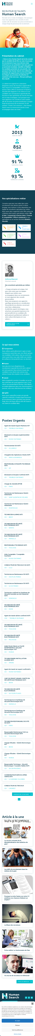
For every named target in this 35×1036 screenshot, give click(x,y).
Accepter (17, 1020)
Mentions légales (17, 1034)
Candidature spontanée (21, 794)
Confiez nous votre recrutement (12, 324)
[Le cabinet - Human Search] (7, 4)
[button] (32, 1003)
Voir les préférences (17, 1030)
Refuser (17, 1025)
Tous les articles (23, 981)
